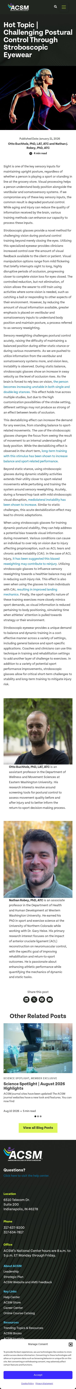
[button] (70, 1344)
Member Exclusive (44, 1078)
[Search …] (55, 7)
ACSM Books (13, 1333)
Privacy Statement (44, 1383)
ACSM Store (12, 1302)
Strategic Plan (13, 1277)
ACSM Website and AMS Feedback (28, 1282)
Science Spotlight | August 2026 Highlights (34, 1086)
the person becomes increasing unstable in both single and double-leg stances (37, 387)
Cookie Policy (27, 1383)
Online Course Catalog (19, 1313)
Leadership (11, 1271)
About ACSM (13, 1266)
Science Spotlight (16, 1078)
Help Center (12, 1297)
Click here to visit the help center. (26, 1176)
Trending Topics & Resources (23, 1328)
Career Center (13, 1308)
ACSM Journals (14, 1339)
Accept (38, 1375)
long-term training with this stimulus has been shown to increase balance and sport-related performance (36, 456)
